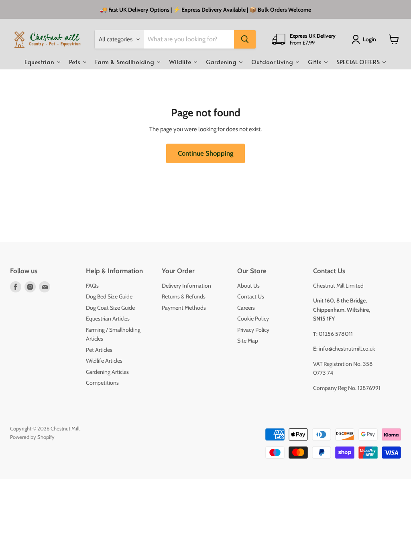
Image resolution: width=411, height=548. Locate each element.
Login (369, 39)
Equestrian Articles (108, 318)
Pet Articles (99, 349)
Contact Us (250, 296)
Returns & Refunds (184, 296)
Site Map (247, 340)
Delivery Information (186, 285)
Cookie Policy (253, 318)
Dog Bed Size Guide (109, 296)
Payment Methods (184, 307)
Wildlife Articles (104, 360)
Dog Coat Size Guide (110, 307)
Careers (246, 307)
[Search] (245, 39)
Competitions (102, 382)
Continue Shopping (205, 153)
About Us (248, 285)
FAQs (92, 285)
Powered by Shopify (32, 437)
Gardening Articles (107, 371)
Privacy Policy (253, 329)
